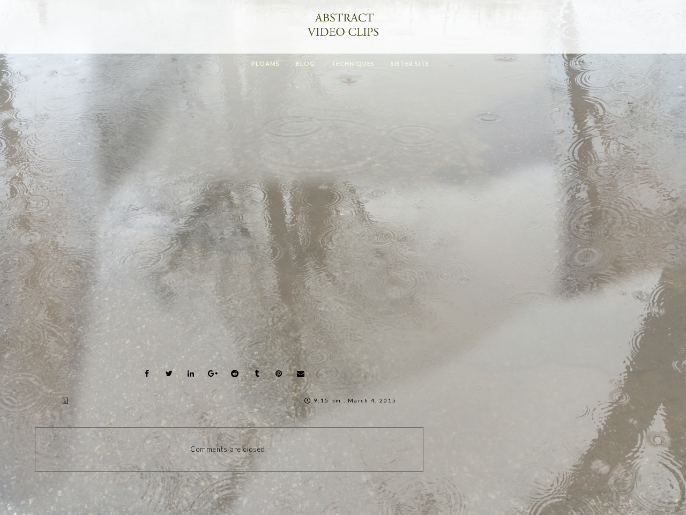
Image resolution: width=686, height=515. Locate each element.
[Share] (147, 373)
